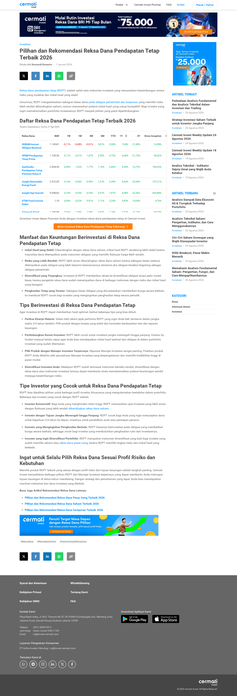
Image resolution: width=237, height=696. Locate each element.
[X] (62, 664)
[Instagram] (43, 664)
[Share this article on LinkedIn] (47, 76)
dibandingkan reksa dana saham (89, 408)
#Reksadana (27, 541)
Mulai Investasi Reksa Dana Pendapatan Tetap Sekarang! (91, 226)
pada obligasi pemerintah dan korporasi (113, 102)
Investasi (25, 44)
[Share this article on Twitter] (24, 76)
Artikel (180, 4)
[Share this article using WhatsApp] (59, 76)
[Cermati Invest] (28, 4)
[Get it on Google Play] (134, 619)
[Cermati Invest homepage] (200, 682)
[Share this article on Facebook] (35, 76)
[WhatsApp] (23, 664)
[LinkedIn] (52, 664)
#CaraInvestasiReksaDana (73, 541)
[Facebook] (72, 664)
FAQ (168, 4)
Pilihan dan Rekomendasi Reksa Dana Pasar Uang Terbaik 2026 (65, 497)
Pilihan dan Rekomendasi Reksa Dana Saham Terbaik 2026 (62, 503)
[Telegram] (33, 664)
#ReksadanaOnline (46, 541)
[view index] (214, 193)
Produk (119, 4)
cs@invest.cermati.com (46, 634)
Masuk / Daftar (205, 4)
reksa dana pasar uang (74, 443)
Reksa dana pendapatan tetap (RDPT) (43, 90)
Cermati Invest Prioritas (147, 4)
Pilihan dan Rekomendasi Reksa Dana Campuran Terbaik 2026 (64, 510)
